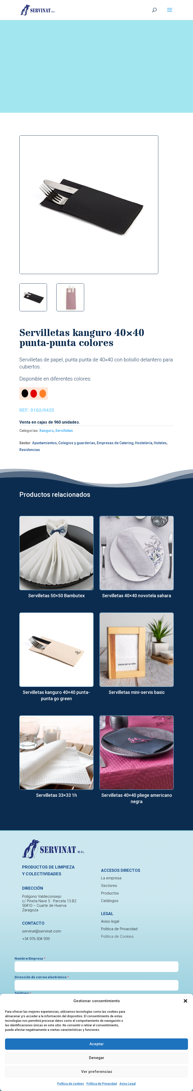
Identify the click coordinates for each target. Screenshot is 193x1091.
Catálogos (109, 900)
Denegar (96, 1058)
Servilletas (64, 431)
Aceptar (96, 1044)
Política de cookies (70, 1083)
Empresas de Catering (115, 443)
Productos (110, 893)
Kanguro (46, 431)
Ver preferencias (96, 1071)
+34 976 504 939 (36, 938)
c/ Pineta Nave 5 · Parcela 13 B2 (49, 901)
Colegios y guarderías (76, 443)
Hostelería (143, 443)
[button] (185, 1000)
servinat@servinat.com (41, 931)
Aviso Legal (127, 1083)
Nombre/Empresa (30, 958)
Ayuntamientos (44, 443)
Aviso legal (110, 921)
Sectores (109, 885)
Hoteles (160, 443)
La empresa (111, 878)
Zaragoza (30, 910)
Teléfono (23, 993)
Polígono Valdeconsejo (41, 896)
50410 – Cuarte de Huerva (44, 905)
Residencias (29, 450)
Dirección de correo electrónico (42, 977)
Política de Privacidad (101, 1083)
